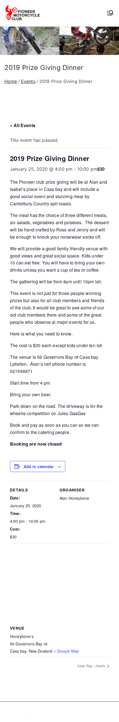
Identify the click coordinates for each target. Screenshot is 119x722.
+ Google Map (66, 651)
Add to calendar (39, 466)
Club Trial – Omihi (91, 665)
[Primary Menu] (110, 13)
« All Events (22, 125)
